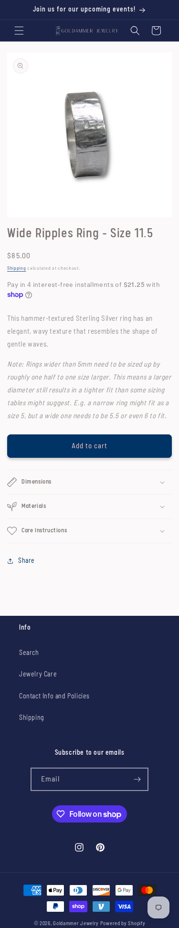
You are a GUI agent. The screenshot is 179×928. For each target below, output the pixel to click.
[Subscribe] (136, 779)
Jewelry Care (38, 674)
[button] (19, 30)
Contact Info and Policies (54, 696)
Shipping (16, 268)
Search (29, 653)
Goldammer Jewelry (76, 923)
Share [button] (26, 561)
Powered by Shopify (123, 923)
